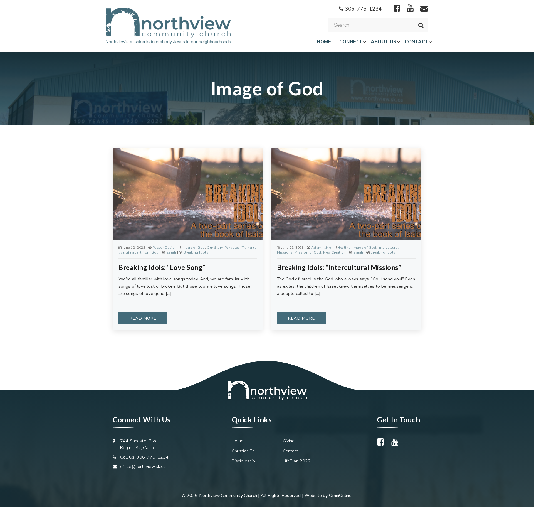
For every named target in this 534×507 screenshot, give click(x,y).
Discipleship (243, 461)
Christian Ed (243, 451)
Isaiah (171, 252)
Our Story (215, 247)
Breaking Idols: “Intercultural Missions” (339, 267)
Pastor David (164, 247)
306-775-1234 (362, 9)
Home (324, 42)
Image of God (193, 247)
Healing (344, 247)
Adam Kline (321, 247)
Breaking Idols (196, 252)
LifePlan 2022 (297, 461)
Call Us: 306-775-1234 (144, 457)
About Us (383, 42)
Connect (351, 42)
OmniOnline (340, 496)
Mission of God (308, 252)
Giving (289, 441)
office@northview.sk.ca (143, 467)
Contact (416, 42)
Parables (232, 247)
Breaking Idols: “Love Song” (161, 267)
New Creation (334, 252)
